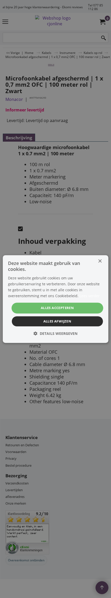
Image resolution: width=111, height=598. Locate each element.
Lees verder (90, 295)
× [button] (100, 261)
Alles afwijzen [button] (57, 321)
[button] (55, 333)
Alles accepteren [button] (57, 307)
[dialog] (55, 299)
